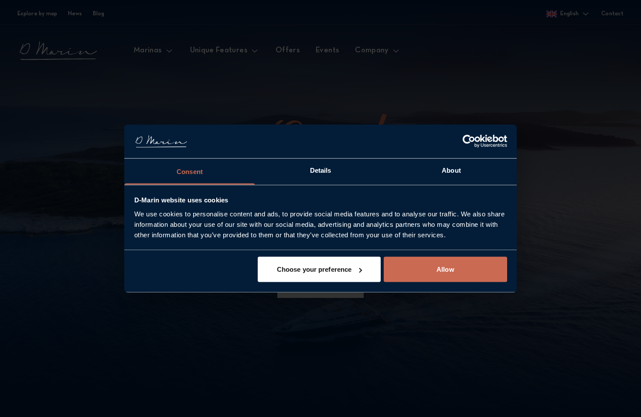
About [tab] (451, 170)
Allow (445, 269)
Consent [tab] (190, 171)
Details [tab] (320, 170)
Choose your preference (314, 269)
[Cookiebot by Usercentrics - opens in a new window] (469, 141)
